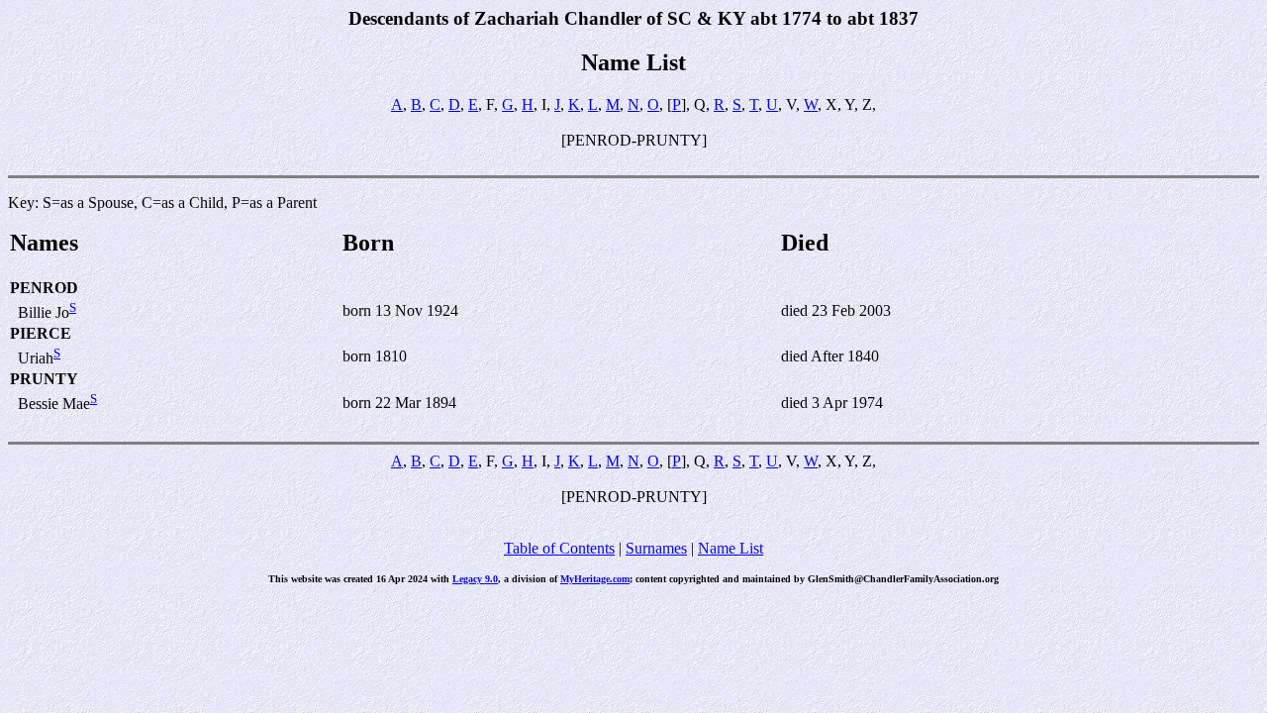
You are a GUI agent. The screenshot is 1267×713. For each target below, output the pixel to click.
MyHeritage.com (595, 578)
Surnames (656, 548)
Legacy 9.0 (475, 578)
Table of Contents (559, 548)
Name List (730, 548)
